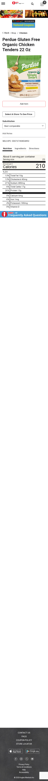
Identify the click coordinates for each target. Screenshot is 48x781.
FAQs (24, 736)
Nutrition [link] (7, 148)
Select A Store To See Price (18, 114)
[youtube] (32, 759)
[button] (24, 103)
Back (6, 33)
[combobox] (24, 126)
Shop (13, 33)
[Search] (30, 3)
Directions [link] (34, 148)
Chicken (23, 33)
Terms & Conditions (24, 767)
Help (24, 770)
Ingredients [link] (20, 148)
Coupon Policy (24, 740)
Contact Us (24, 732)
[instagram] (21, 759)
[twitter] (26, 759)
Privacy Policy (24, 764)
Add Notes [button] (7, 133)
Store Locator (24, 744)
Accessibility (24, 772)
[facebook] (15, 759)
